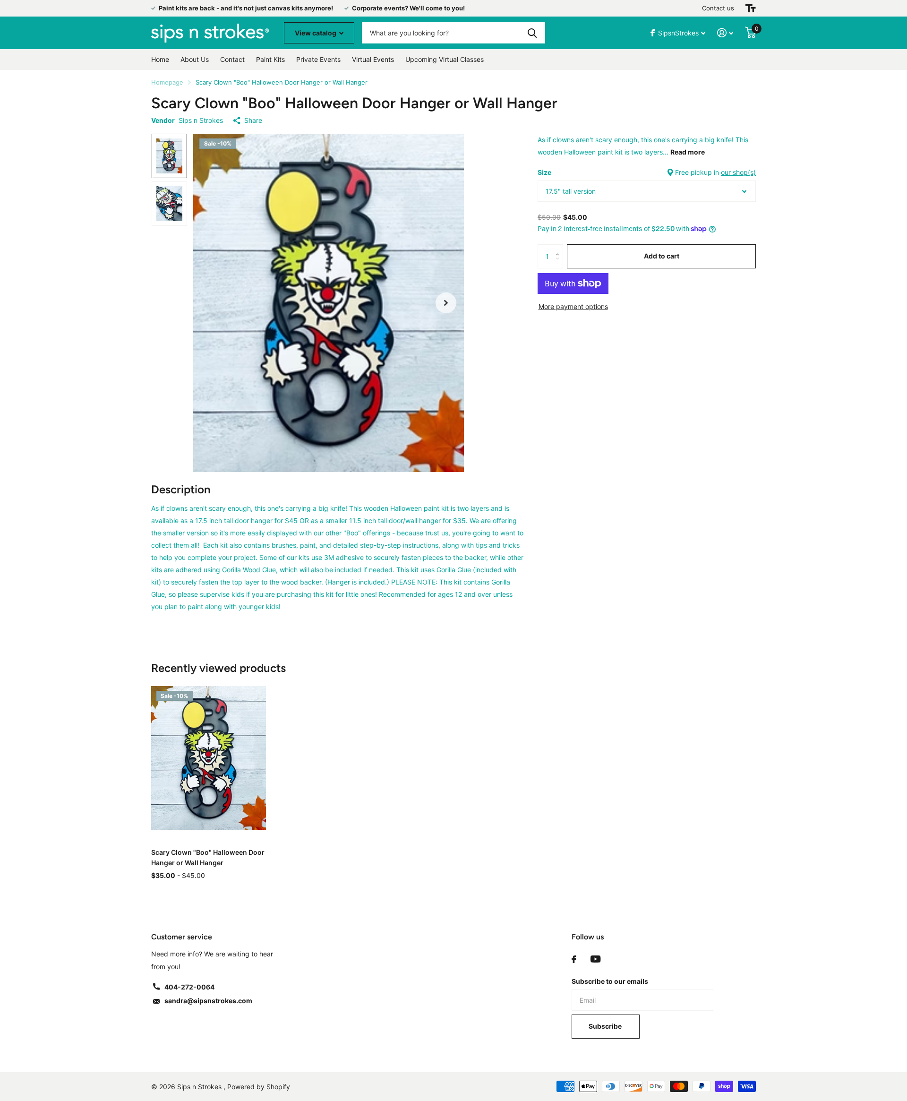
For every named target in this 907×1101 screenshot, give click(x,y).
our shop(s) (738, 172)
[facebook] (574, 959)
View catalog (316, 33)
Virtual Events (373, 59)
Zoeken (532, 32)
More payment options (573, 306)
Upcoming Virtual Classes (444, 59)
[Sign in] (725, 32)
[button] (446, 303)
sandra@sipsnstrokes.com (208, 1001)
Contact (232, 59)
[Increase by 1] (559, 248)
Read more (687, 152)
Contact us (718, 8)
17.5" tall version (571, 191)
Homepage (167, 82)
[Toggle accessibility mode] (750, 8)
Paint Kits (270, 59)
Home (160, 59)
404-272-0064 (189, 987)
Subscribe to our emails (610, 981)
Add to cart (661, 256)
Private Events (318, 59)
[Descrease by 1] (559, 264)
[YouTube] (595, 959)
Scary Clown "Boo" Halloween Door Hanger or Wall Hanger (208, 857)
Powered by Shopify (258, 1087)
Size (647, 172)
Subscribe (606, 1026)
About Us (194, 59)
